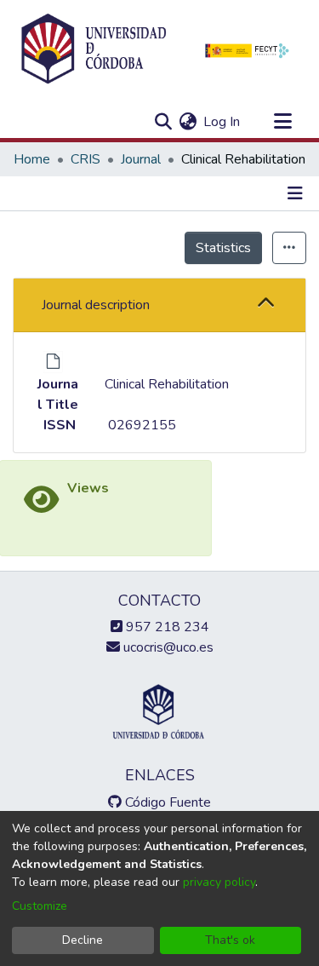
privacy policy (219, 882)
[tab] (159, 305)
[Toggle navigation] (282, 122)
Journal (141, 159)
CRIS (85, 159)
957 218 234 (165, 627)
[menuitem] (187, 122)
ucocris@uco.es (167, 647)
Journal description (96, 305)
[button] (265, 304)
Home (32, 159)
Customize (39, 906)
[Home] (93, 49)
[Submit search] (163, 122)
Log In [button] (222, 121)
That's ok (230, 940)
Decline (82, 940)
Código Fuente (166, 802)
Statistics (223, 248)
